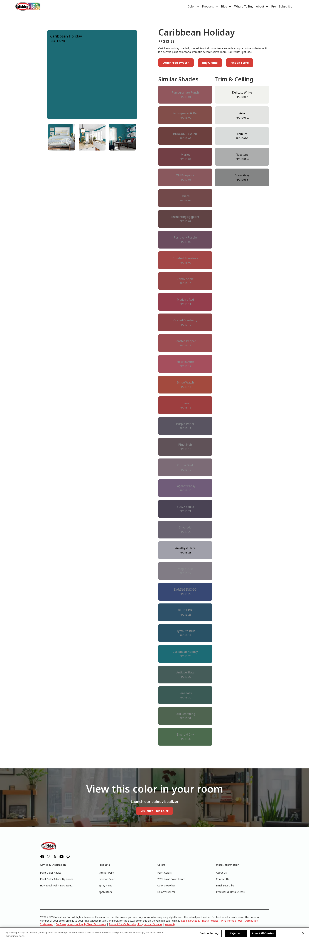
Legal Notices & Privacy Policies (199, 920)
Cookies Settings (210, 933)
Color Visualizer (166, 892)
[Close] (303, 933)
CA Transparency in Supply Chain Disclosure (81, 924)
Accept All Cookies (263, 933)
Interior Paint (106, 872)
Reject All (235, 933)
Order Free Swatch (176, 63)
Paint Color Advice (50, 872)
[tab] (61, 137)
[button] (193, 6)
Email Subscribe (225, 885)
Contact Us (222, 879)
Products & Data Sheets (230, 892)
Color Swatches (166, 885)
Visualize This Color (154, 811)
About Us (221, 872)
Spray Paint (105, 885)
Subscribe (285, 6)
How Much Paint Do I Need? (56, 885)
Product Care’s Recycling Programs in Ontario (135, 924)
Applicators (105, 892)
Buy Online (210, 63)
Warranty (170, 924)
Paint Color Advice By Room (56, 879)
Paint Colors (164, 872)
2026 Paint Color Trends (171, 879)
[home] (27, 6)
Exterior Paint (107, 879)
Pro (273, 6)
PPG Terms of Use (231, 920)
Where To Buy (243, 6)
